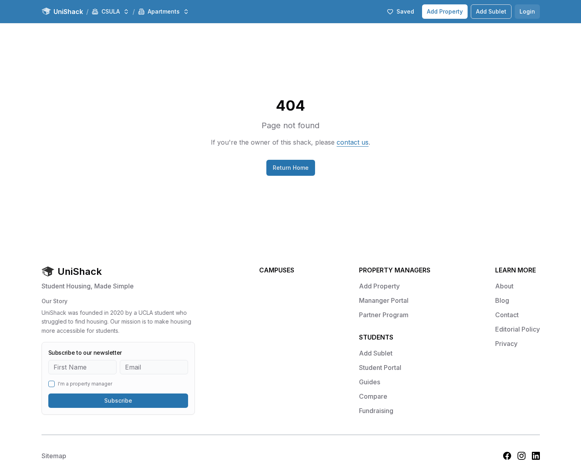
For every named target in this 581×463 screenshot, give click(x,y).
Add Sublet (491, 11)
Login (527, 11)
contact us (353, 142)
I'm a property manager (85, 384)
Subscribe (118, 400)
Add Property (445, 11)
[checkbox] (51, 384)
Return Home (291, 167)
